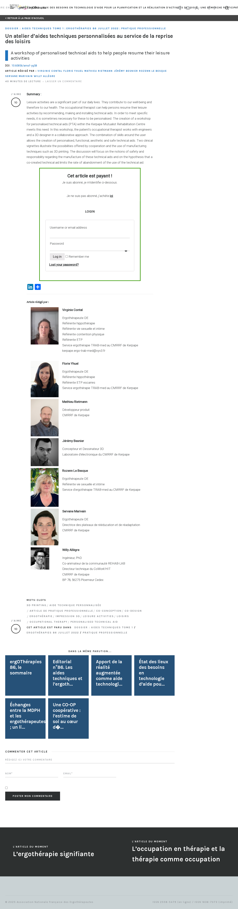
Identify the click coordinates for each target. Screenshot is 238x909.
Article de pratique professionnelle (61, 610)
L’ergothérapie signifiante (53, 854)
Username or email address (69, 227)
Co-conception (109, 610)
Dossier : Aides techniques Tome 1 (34, 28)
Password (57, 243)
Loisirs (123, 616)
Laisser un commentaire (63, 81)
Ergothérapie (41, 616)
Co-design (133, 610)
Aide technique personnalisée (75, 605)
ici (111, 196)
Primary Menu (13, 8)
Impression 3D (68, 616)
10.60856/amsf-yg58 (24, 65)
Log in (57, 256)
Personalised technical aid (94, 621)
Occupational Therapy (48, 621)
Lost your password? (64, 264)
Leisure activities (98, 616)
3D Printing (36, 605)
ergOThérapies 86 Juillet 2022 (92, 28)
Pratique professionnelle (143, 28)
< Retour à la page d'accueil (24, 18)
